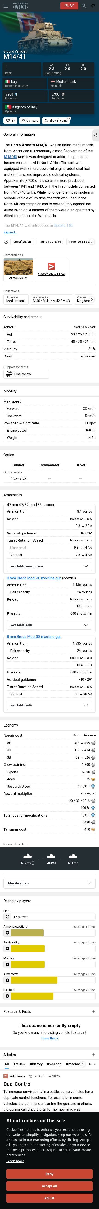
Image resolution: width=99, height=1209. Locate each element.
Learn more (15, 1161)
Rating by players (50, 241)
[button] (95, 135)
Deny (50, 1174)
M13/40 (10, 157)
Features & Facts (80, 241)
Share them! (49, 1038)
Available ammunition (27, 566)
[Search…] (84, 5)
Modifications (18, 883)
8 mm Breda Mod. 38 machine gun (34, 578)
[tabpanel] (49, 609)
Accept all (49, 1186)
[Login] (93, 5)
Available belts (21, 625)
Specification (22, 241)
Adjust (49, 1198)
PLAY (69, 5)
